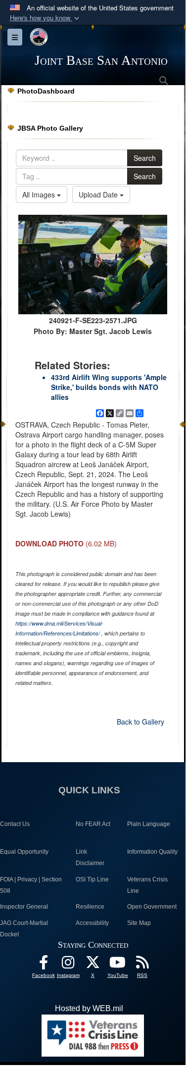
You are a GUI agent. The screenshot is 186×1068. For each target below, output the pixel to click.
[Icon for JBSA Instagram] (68, 965)
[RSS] (142, 965)
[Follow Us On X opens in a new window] (93, 965)
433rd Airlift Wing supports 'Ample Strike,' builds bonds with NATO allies (109, 387)
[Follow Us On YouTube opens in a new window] (117, 965)
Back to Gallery (140, 722)
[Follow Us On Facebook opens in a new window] (43, 965)
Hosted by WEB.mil (89, 1008)
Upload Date (99, 194)
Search (145, 158)
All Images (39, 194)
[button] (45, 18)
